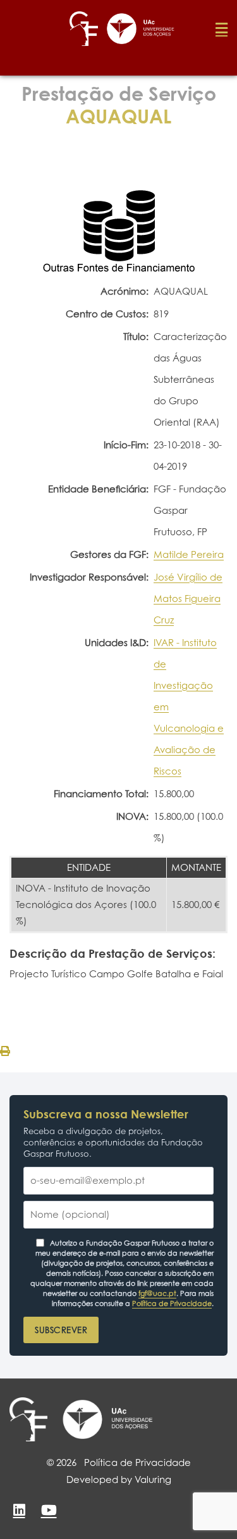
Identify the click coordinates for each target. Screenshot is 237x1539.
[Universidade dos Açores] (107, 1419)
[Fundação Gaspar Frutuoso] (28, 1419)
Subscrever (61, 1330)
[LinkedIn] (18, 1510)
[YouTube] (48, 1510)
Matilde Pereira (189, 554)
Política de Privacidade (172, 1303)
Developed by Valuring (118, 1479)
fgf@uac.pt (157, 1293)
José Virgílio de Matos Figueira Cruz (188, 598)
